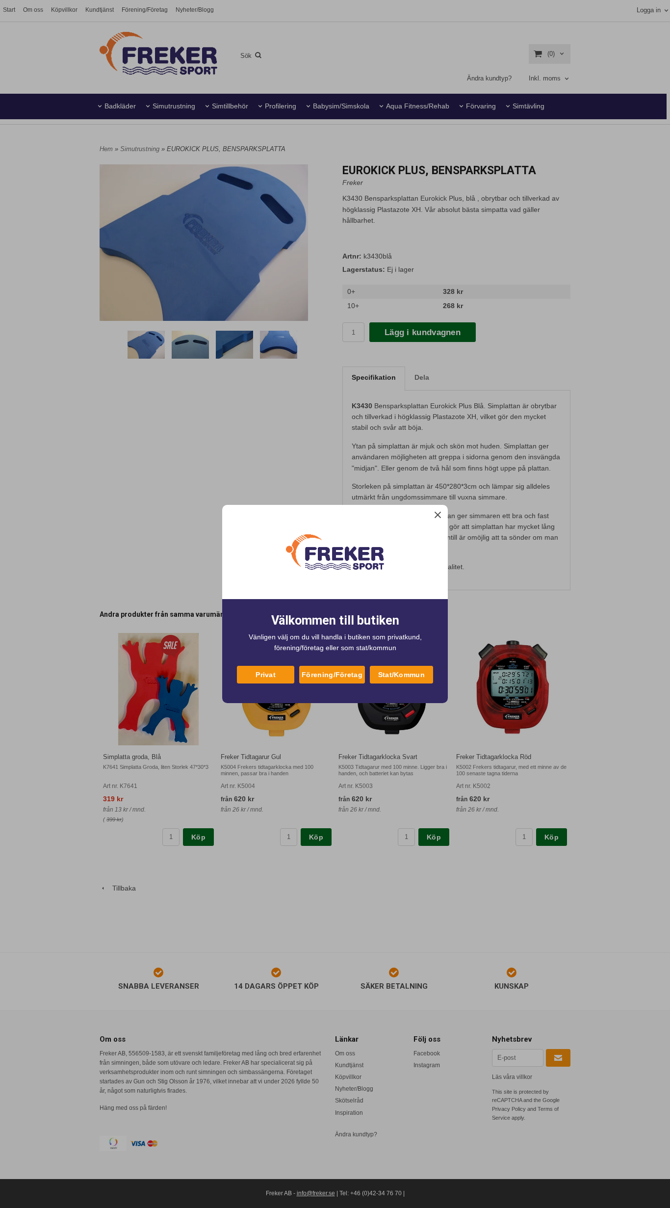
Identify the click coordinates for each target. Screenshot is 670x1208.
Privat (266, 675)
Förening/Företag (332, 675)
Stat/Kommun (401, 675)
